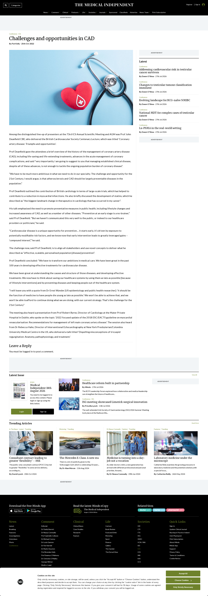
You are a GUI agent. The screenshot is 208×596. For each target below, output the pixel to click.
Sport (107, 539)
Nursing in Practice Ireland (179, 533)
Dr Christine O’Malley (49, 559)
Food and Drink (111, 533)
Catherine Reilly (164, 474)
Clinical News (78, 526)
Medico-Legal (46, 565)
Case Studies (78, 529)
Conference (13, 34)
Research (76, 533)
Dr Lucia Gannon (47, 542)
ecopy (32, 382)
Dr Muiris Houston (48, 549)
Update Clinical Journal (178, 529)
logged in (28, 351)
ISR (139, 526)
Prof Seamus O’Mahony (50, 555)
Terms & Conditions (177, 555)
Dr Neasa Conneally (114, 429)
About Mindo (174, 542)
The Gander (110, 549)
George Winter (47, 562)
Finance (108, 542)
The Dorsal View (111, 552)
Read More (195, 423)
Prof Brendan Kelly (48, 552)
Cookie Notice (175, 558)
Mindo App (174, 546)
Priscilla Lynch (91, 406)
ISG (92, 399)
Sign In (172, 526)
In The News (13, 429)
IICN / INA (142, 542)
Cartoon (108, 526)
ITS (139, 533)
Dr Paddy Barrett (47, 529)
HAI (139, 559)
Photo (11, 542)
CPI (139, 529)
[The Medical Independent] (104, 5)
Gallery (108, 546)
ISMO (140, 539)
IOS (139, 552)
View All (194, 375)
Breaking (12, 529)
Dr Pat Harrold (46, 546)
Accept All (183, 573)
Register (189, 5)
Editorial (44, 526)
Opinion (125, 429)
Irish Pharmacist (176, 536)
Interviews (13, 539)
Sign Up (43, 411)
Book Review (110, 529)
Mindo (88, 387)
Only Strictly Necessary (183, 587)
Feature (76, 536)
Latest (21, 429)
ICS (19, 34)
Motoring (62, 429)
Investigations (14, 536)
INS (139, 555)
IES (139, 546)
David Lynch (17, 474)
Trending (28, 429)
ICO (139, 562)
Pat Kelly (16, 43)
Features (157, 429)
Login (21, 411)
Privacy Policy (175, 552)
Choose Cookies (182, 580)
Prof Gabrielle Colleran (49, 536)
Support (173, 549)
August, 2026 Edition (90, 512)
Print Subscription (176, 539)
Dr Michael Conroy (48, 539)
